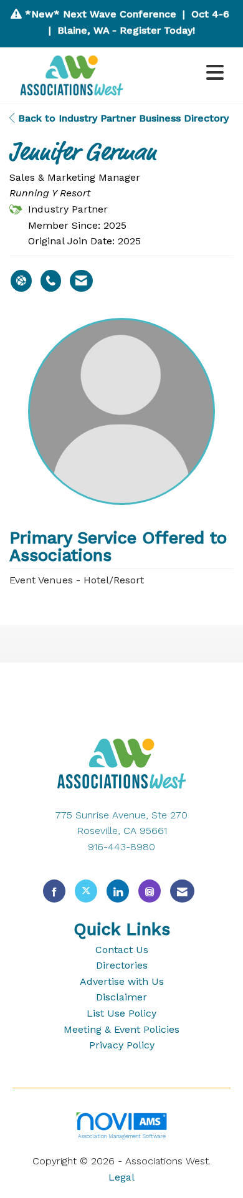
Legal (121, 1177)
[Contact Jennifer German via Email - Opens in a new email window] (81, 281)
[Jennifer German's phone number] (50, 281)
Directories (122, 965)
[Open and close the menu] (182, 73)
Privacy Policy (122, 1045)
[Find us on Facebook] (54, 891)
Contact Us (121, 950)
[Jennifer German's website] (21, 281)
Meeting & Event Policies (121, 1029)
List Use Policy (121, 1013)
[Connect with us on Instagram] (149, 891)
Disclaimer (121, 997)
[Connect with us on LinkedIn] (118, 891)
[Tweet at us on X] (86, 891)
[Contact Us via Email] (182, 891)
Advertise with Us (122, 981)
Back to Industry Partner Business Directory (122, 118)
